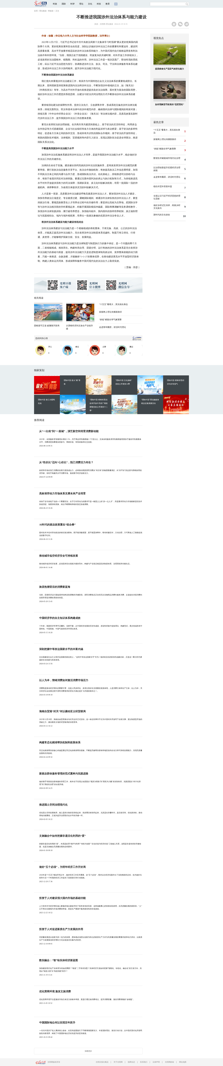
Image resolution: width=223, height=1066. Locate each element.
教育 (108, 4)
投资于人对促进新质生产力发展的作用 (61, 929)
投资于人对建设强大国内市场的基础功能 (62, 898)
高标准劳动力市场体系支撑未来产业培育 (62, 493)
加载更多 (88, 1051)
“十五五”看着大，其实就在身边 (113, 304)
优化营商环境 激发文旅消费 (55, 991)
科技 (99, 4)
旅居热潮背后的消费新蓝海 (54, 586)
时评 (72, 4)
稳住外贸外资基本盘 (162, 186)
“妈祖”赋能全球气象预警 (110, 319)
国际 (64, 4)
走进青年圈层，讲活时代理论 (112, 327)
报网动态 (131, 1062)
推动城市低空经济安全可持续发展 (58, 555)
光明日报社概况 (102, 1062)
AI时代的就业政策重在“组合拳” (57, 524)
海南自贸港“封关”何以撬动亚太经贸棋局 (62, 711)
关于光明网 (118, 1062)
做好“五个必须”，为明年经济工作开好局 (62, 866)
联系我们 (143, 1062)
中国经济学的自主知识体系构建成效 (60, 617)
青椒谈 (50, 11)
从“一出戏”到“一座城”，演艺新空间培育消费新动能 (69, 431)
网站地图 (182, 1062)
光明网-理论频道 (106, 24)
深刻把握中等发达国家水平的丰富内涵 (61, 649)
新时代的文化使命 (161, 215)
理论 (81, 4)
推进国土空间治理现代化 (53, 804)
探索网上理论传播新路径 (110, 312)
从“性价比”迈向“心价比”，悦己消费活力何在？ (66, 462)
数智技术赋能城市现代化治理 (166, 158)
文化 (90, 4)
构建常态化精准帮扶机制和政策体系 (60, 742)
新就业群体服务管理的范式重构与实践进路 (63, 773)
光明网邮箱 (169, 1062)
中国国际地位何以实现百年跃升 (57, 1022)
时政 (55, 4)
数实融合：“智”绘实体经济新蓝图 (58, 960)
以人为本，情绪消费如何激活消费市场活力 (63, 680)
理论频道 (42, 11)
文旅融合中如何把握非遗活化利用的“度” (62, 835)
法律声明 (156, 1062)
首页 (36, 11)
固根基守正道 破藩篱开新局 (46, 326)
